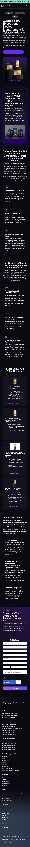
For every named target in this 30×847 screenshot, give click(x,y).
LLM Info (3, 821)
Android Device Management (10, 715)
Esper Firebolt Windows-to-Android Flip (12, 728)
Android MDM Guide (8, 796)
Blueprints (4, 758)
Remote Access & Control (7, 768)
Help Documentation (6, 783)
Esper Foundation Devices (9, 747)
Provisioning (4, 762)
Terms (22, 677)
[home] (5, 5)
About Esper (4, 807)
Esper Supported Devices (9, 749)
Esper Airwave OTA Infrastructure (9, 724)
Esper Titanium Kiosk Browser (8, 732)
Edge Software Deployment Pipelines (10, 770)
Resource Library (5, 781)
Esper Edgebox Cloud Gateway (9, 734)
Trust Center (5, 819)
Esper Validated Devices (9, 745)
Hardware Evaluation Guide (8, 741)
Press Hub (4, 815)
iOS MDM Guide (7, 798)
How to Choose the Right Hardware (10, 792)
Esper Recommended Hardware (9, 743)
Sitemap (12, 842)
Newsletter (4, 779)
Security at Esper (5, 817)
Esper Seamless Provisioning (8, 730)
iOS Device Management (9, 717)
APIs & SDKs (4, 756)
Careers (3, 811)
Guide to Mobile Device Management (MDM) (12, 794)
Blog (3, 777)
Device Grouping (5, 766)
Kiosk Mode (4, 764)
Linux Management (7, 719)
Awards (3, 809)
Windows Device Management (10, 722)
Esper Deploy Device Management (10, 713)
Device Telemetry (6, 760)
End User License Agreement (18, 839)
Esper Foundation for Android (8, 726)
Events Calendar (5, 813)
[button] (26, 6)
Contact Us (4, 785)
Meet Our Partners (6, 830)
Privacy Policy (9, 678)
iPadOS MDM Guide (7, 800)
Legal (3, 823)
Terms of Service (6, 839)
